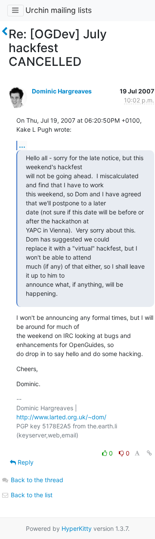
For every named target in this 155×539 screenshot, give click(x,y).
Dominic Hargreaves (62, 91)
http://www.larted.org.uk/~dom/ (61, 417)
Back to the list (31, 495)
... (22, 145)
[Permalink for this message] (149, 453)
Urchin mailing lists (58, 10)
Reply (25, 462)
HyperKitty (77, 528)
